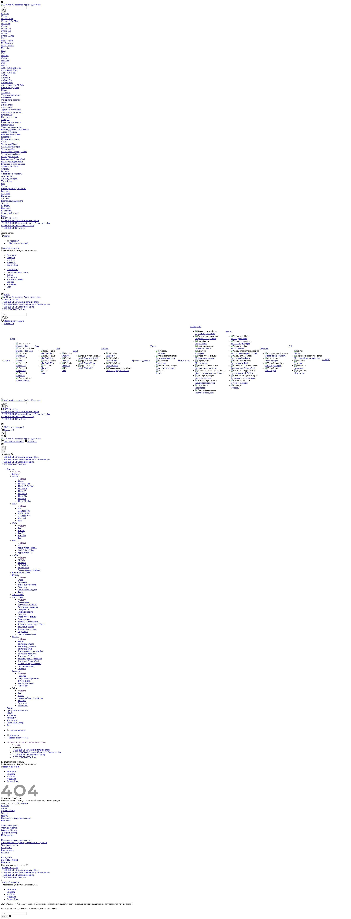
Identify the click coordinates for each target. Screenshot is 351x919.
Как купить (6, 847)
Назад (17, 471)
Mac (19, 508)
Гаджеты (22, 676)
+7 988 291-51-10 (10, 218)
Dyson (20, 580)
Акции (4, 808)
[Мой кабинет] (2, 424)
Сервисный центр (9, 825)
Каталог (16, 474)
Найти (4, 916)
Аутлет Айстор (8, 810)
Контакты (5, 862)
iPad (19, 528)
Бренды (4, 815)
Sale (19, 693)
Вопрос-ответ (7, 850)
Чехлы (21, 641)
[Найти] (3, 10)
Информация (7, 835)
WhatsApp (11, 262)
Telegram (11, 257)
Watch (20, 545)
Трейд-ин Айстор (9, 833)
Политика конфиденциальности (16, 818)
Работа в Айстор (9, 830)
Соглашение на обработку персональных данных (24, 842)
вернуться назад (8, 803)
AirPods (21, 560)
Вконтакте (11, 255)
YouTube (11, 260)
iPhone (21, 481)
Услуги (4, 813)
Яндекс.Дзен (13, 265)
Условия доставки (9, 845)
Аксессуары (23, 602)
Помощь (5, 852)
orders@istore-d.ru (11, 248)
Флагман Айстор (9, 828)
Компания (6, 820)
